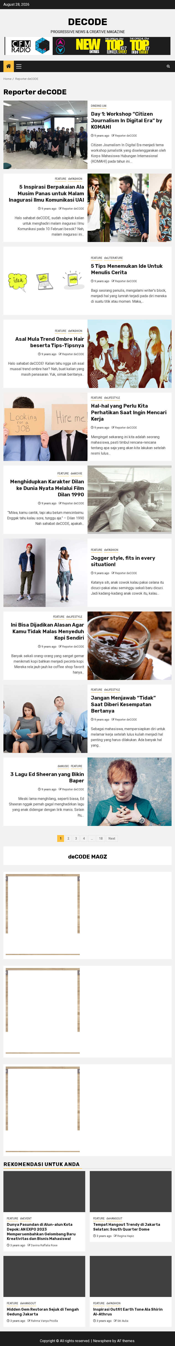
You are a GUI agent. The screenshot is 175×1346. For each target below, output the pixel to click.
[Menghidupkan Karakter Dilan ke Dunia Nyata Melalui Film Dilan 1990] (130, 500)
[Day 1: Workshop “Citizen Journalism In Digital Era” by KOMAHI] (45, 135)
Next (111, 838)
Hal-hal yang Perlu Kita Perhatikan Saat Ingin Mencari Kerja (129, 412)
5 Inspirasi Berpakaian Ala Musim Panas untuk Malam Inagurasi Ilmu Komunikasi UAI (46, 193)
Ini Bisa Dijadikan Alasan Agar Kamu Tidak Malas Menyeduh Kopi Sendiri (47, 631)
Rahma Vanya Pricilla (44, 1321)
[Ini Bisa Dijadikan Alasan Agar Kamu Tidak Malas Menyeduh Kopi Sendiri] (130, 646)
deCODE (87, 22)
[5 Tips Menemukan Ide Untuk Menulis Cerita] (45, 281)
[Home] (8, 66)
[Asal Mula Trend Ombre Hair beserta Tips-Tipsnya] (130, 354)
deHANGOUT (114, 1218)
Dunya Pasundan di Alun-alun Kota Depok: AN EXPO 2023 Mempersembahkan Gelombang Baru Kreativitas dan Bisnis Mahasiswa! (41, 1231)
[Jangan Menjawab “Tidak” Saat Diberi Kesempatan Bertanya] (45, 719)
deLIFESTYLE (112, 397)
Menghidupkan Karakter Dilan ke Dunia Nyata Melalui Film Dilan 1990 (47, 488)
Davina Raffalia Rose (44, 1245)
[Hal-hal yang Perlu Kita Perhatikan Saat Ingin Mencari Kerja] (45, 427)
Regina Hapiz (125, 1236)
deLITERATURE (113, 258)
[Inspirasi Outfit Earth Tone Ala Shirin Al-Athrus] (131, 1276)
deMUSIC (63, 766)
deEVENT (26, 1218)
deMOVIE (76, 473)
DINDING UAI (98, 105)
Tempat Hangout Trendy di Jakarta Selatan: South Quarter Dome (126, 1226)
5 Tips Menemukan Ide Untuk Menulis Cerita (127, 269)
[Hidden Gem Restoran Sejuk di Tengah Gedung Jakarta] (44, 1276)
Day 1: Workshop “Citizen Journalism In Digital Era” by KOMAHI (126, 120)
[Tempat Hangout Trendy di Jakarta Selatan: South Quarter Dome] (131, 1191)
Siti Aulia (122, 1321)
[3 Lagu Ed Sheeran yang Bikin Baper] (130, 792)
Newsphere (102, 1341)
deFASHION (75, 178)
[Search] (168, 66)
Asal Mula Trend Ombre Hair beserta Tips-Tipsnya (49, 342)
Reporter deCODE (126, 135)
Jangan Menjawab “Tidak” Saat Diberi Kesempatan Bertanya (123, 704)
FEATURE (60, 178)
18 (101, 838)
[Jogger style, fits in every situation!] (45, 573)
